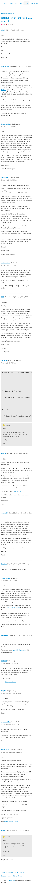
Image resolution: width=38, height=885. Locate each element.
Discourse (12, 880)
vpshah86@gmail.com (19, 650)
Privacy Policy (17, 876)
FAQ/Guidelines (20, 872)
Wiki (20, 3)
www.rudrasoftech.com (12, 607)
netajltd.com (17, 491)
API (16, 3)
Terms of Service (6, 876)
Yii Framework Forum (7, 13)
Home (3, 872)
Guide (11, 3)
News (5, 3)
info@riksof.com (10, 682)
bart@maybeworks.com (11, 821)
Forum (26, 3)
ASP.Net (3, 90)
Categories (10, 872)
